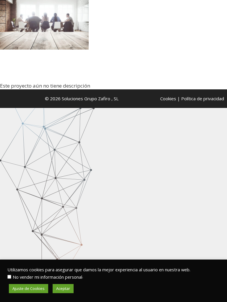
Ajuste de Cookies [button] (28, 288)
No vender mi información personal (47, 277)
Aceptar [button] (63, 288)
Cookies (168, 98)
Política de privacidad (202, 98)
